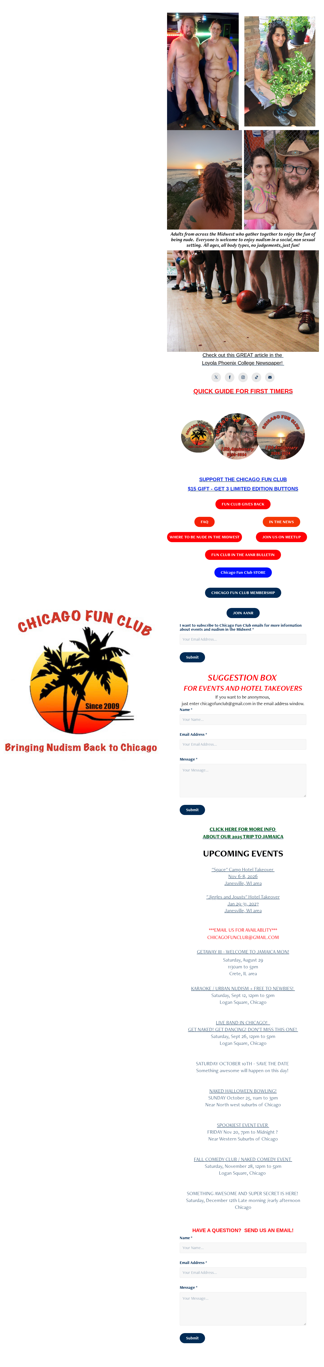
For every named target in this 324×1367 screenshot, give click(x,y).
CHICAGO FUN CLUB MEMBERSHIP (243, 592)
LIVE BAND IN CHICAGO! (243, 1022)
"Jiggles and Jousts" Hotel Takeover (243, 896)
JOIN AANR (243, 613)
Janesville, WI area (243, 883)
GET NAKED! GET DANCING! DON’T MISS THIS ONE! (243, 1029)
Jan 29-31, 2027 (243, 903)
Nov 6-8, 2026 (243, 876)
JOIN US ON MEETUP (281, 537)
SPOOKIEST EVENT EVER (243, 1125)
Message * (188, 759)
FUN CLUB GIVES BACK (243, 504)
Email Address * (193, 734)
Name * (186, 710)
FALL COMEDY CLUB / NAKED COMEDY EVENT (243, 1159)
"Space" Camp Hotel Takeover (243, 869)
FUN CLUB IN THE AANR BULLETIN (243, 554)
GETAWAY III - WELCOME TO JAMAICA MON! (243, 951)
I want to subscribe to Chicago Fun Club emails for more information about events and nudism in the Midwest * (241, 627)
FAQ (204, 521)
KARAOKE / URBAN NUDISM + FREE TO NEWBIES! (243, 988)
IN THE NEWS (281, 521)
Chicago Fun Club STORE (243, 572)
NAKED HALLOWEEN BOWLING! (243, 1091)
